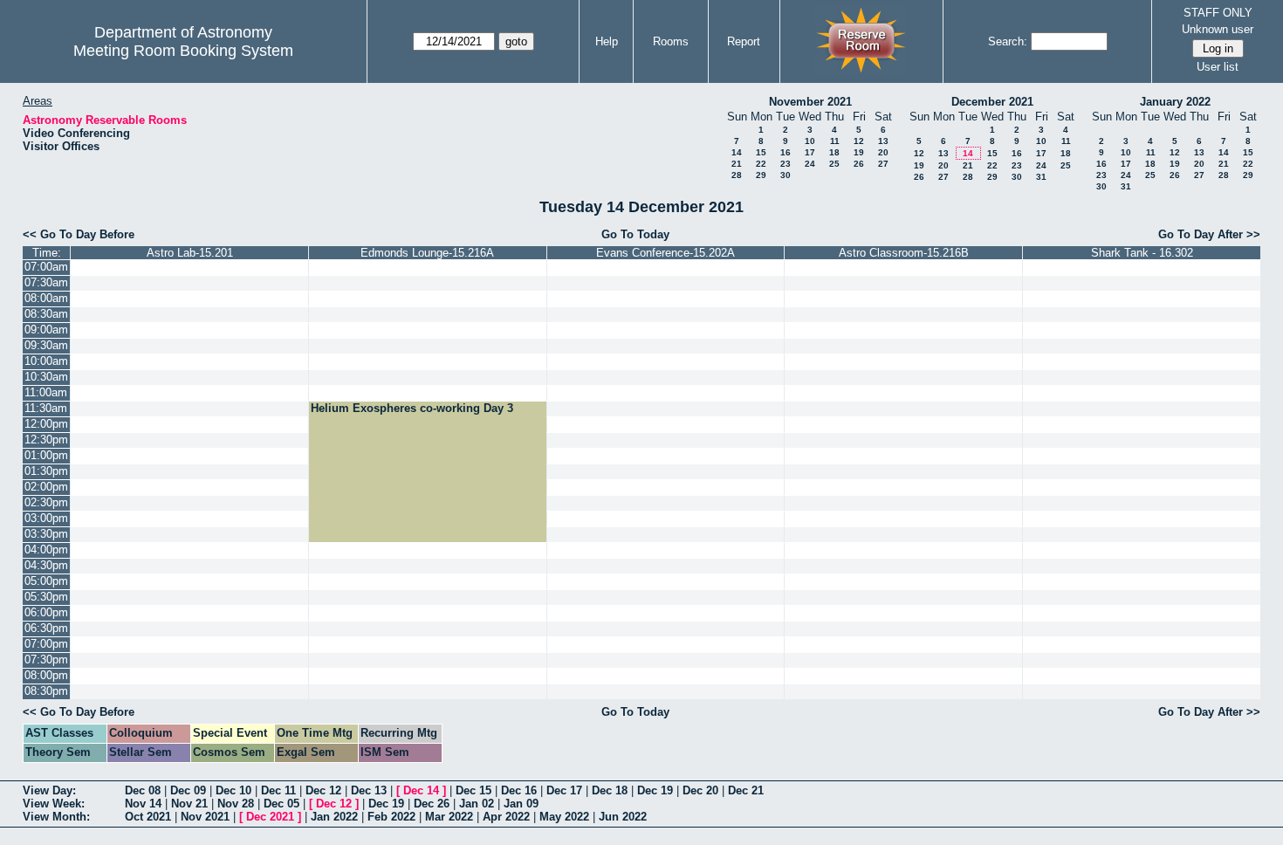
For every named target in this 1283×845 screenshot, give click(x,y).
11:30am (45, 408)
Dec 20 (700, 790)
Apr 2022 (506, 816)
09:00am (46, 329)
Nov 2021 (205, 816)
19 (859, 152)
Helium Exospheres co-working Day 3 (412, 408)
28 (736, 175)
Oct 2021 (148, 816)
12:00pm (46, 423)
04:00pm (46, 549)
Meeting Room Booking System (183, 50)
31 (1041, 177)
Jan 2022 (334, 816)
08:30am (46, 313)
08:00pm (46, 675)
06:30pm (46, 628)
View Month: (56, 816)
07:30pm (46, 659)
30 (785, 175)
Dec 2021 (270, 816)
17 (810, 152)
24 (810, 163)
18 (834, 152)
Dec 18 (610, 790)
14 (736, 152)
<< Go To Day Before (78, 234)
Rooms (671, 41)
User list (1217, 66)
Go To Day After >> (1209, 234)
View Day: (49, 790)
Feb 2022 (391, 816)
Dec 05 (281, 803)
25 (834, 163)
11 (835, 141)
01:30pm (46, 470)
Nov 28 (235, 803)
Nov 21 (189, 803)
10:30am (46, 376)
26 (859, 163)
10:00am (46, 361)
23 (785, 163)
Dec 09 (188, 790)
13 (883, 141)
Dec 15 (473, 790)
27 (883, 163)
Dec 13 (369, 790)
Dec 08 (143, 790)
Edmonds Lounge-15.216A (427, 252)
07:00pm (46, 643)
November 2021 (810, 101)
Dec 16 (519, 790)
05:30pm (46, 596)
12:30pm (46, 439)
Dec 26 (431, 803)
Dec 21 (746, 790)
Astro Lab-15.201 (190, 252)
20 (883, 152)
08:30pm (46, 690)
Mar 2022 (449, 816)
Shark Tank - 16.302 (1142, 252)
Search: (1007, 41)
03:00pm (46, 518)
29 (761, 175)
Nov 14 (143, 803)
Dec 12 (323, 790)
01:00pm (46, 455)
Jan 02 (476, 803)
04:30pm (46, 565)
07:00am (46, 266)
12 (859, 141)
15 (761, 152)
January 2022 (1175, 101)
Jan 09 (521, 803)
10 (810, 141)
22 (761, 163)
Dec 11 (278, 790)
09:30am (46, 345)
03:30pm (46, 533)
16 (785, 152)
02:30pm (46, 502)
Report (743, 41)
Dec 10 (233, 790)
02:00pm (46, 486)
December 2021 (992, 101)
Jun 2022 (623, 816)
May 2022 (564, 816)
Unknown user (1217, 29)
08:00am (46, 298)
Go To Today (635, 234)
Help (606, 41)
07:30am (46, 282)
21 (736, 163)
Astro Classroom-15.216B (904, 252)
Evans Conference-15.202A (665, 252)
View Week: (54, 803)
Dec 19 (655, 790)
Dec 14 (421, 790)
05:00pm (46, 580)
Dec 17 (564, 790)
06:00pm (46, 612)
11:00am (45, 392)
